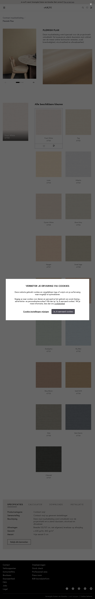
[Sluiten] (91, 4)
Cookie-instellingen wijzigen (36, 311)
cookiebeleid (59, 303)
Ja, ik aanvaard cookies (63, 311)
